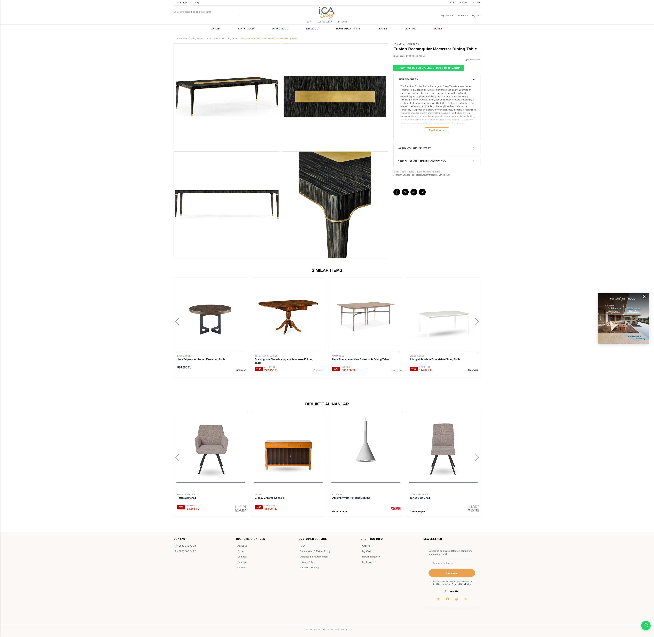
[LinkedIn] (465, 599)
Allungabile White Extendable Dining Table (435, 359)
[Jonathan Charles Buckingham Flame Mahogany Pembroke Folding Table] (288, 316)
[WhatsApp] (413, 192)
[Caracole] (396, 370)
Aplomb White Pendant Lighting (351, 497)
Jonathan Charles (266, 356)
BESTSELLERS (325, 22)
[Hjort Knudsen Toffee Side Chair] (443, 448)
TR (472, 3)
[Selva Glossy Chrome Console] (288, 448)
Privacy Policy (307, 562)
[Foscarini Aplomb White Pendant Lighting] (365, 448)
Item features (408, 79)
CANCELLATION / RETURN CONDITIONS (422, 161)
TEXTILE (382, 28)
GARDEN (216, 28)
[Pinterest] (456, 599)
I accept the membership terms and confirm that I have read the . (453, 582)
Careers (241, 567)
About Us (242, 545)
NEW (309, 22)
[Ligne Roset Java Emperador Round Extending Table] (210, 316)
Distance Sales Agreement (314, 556)
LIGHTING (410, 28)
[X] (405, 192)
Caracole (338, 356)
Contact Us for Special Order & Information (430, 68)
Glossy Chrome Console (269, 497)
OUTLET (439, 28)
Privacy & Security (309, 567)
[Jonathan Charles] (318, 370)
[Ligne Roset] (241, 370)
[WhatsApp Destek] (646, 625)
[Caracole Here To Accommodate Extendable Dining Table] (365, 316)
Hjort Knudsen (186, 494)
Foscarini (338, 494)
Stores (453, 3)
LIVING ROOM (246, 28)
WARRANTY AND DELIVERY (414, 148)
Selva (258, 494)
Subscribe (452, 573)
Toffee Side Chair (420, 497)
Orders (366, 545)
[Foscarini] (396, 509)
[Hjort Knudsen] (241, 509)
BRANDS (343, 22)
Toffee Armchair (186, 497)
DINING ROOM (280, 28)
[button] (210, 482)
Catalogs (242, 562)
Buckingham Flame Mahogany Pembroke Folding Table (284, 361)
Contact (463, 3)
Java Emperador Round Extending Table (201, 359)
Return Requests (371, 556)
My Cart (366, 551)
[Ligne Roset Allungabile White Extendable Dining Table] (443, 316)
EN (478, 3)
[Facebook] (396, 192)
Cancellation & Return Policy (315, 551)
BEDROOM (312, 28)
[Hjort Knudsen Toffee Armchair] (210, 448)
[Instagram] (438, 599)
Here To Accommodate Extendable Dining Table (360, 359)
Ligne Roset (184, 356)
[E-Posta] (422, 192)
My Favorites (369, 562)
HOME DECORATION (348, 28)
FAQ (302, 545)
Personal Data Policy (461, 584)
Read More (435, 130)
